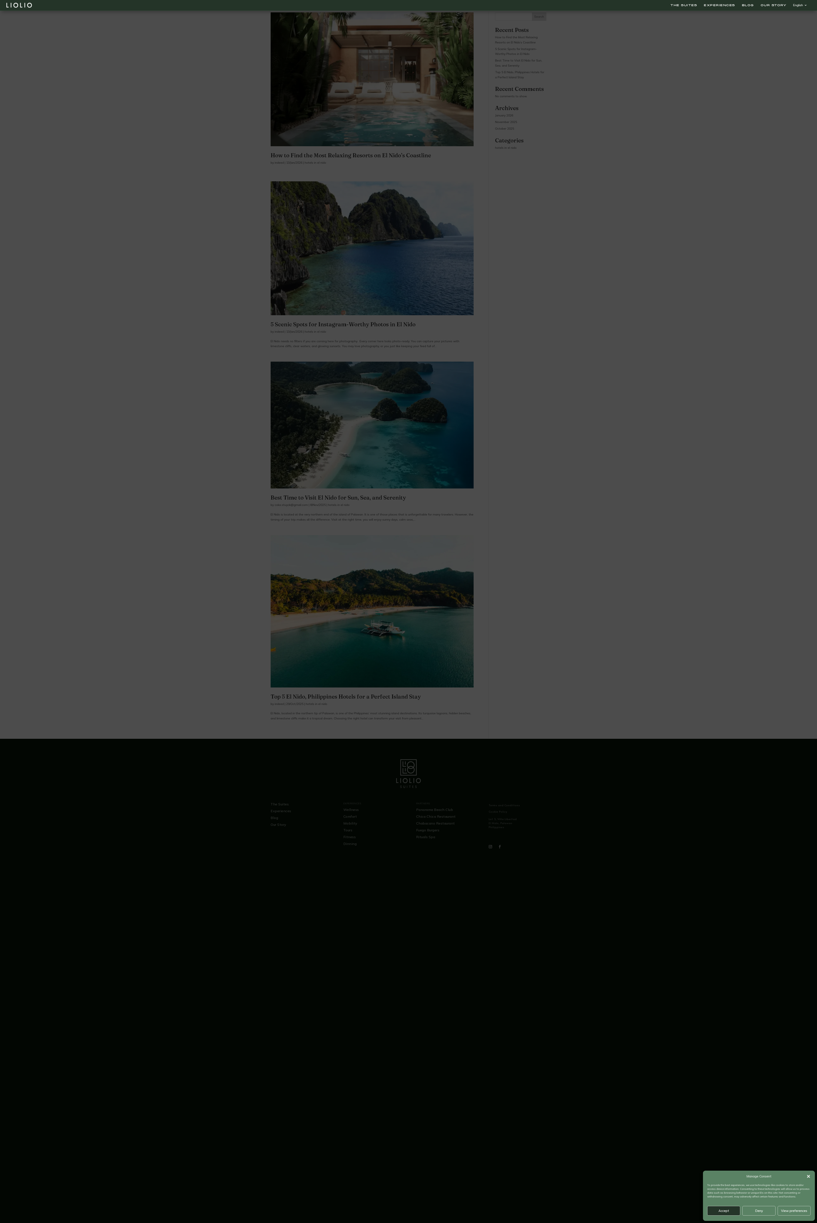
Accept (723, 1211)
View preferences (794, 1211)
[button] (808, 1176)
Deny (759, 1211)
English (798, 5)
